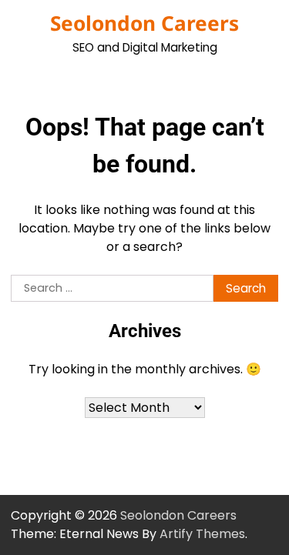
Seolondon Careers (144, 23)
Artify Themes (202, 534)
